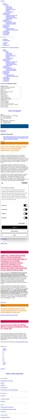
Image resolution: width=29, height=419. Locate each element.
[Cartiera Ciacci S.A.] (11, 96)
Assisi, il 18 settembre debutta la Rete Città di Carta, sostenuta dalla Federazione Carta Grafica (13, 148)
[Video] (4, 239)
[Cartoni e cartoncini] (9, 105)
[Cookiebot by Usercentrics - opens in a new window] (21, 183)
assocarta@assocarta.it (14, 47)
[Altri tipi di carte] (9, 100)
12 (3, 361)
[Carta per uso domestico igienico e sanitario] (9, 104)
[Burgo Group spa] (11, 93)
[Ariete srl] (11, 89)
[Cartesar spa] (11, 94)
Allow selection (14, 231)
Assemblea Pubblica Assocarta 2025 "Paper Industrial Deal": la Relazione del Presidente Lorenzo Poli (14, 310)
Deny (14, 235)
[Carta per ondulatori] (9, 102)
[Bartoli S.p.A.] (11, 90)
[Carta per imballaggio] (9, 101)
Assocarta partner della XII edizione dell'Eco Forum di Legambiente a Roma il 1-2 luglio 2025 (14, 326)
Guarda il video (4, 243)
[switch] (25, 209)
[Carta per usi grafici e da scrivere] (9, 103)
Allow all (14, 227)
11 (3, 360)
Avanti (4, 363)
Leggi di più (3, 302)
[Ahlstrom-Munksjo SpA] (11, 88)
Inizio (4, 348)
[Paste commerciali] (9, 106)
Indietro (5, 349)
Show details (22, 223)
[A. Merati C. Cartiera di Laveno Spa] (11, 87)
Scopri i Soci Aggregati (14, 110)
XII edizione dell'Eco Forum (21, 341)
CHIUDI (2, 1)
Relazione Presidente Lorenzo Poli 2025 (9, 315)
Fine (4, 364)
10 (3, 359)
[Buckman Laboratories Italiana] (11, 91)
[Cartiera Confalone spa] (11, 97)
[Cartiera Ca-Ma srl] (11, 95)
